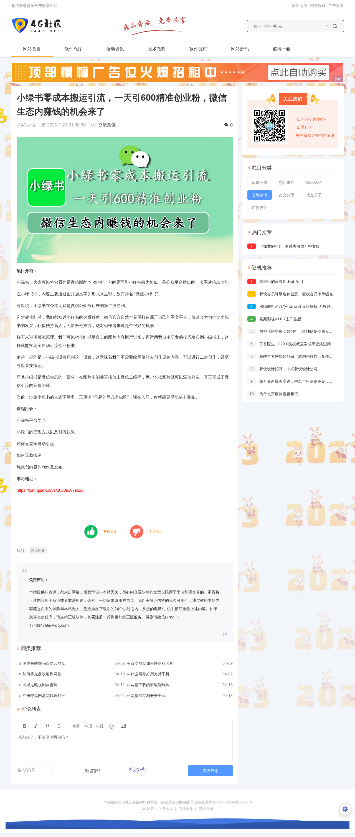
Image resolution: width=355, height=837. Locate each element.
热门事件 (287, 182)
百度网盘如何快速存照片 (152, 663)
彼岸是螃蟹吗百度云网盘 (43, 663)
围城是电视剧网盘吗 (39, 684)
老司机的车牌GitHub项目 (276, 281)
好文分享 (287, 194)
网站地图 (299, 5)
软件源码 (198, 49)
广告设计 (259, 207)
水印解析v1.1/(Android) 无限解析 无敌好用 (292, 306)
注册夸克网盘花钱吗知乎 (43, 695)
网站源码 (240, 49)
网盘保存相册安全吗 (148, 695)
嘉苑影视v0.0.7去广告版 (275, 318)
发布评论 (210, 770)
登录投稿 (318, 5)
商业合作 (186, 808)
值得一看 (281, 49)
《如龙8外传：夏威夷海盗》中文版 (285, 246)
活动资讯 (115, 49)
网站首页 (32, 49)
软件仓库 (73, 49)
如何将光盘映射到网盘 (41, 673)
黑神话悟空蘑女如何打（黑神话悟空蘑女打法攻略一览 (301, 331)
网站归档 (206, 808)
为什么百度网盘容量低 (273, 393)
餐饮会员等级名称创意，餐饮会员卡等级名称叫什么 (299, 293)
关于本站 (166, 808)
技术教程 (157, 49)
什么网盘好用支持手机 (150, 673)
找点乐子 (314, 194)
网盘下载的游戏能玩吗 (150, 684)
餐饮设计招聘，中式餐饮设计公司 (284, 368)
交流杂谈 (107, 125)
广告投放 (336, 5)
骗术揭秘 (314, 182)
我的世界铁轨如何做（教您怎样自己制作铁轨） (295, 356)
